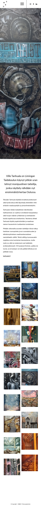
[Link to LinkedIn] (36, 4)
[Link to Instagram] (30, 4)
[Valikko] (21, 4)
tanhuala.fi (6, 256)
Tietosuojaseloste (26, 504)
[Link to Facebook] (33, 4)
